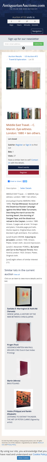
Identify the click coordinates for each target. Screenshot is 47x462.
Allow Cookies (23, 458)
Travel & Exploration (17, 59)
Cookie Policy (40, 454)
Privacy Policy (11, 445)
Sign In (28, 145)
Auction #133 (19, 17)
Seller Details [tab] (25, 188)
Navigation (37, 31)
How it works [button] (23, 167)
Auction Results (15, 56)
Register (19, 145)
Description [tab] (11, 188)
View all (17, 274)
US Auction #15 (31, 56)
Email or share (15, 181)
